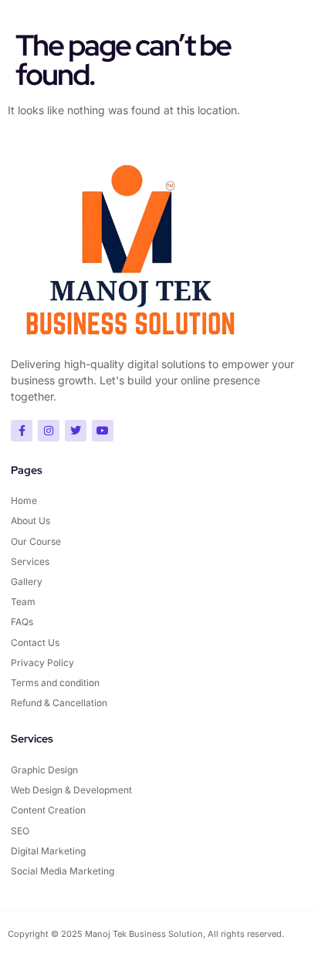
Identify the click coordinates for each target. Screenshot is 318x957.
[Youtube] (102, 430)
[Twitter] (75, 430)
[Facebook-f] (21, 430)
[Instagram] (48, 430)
